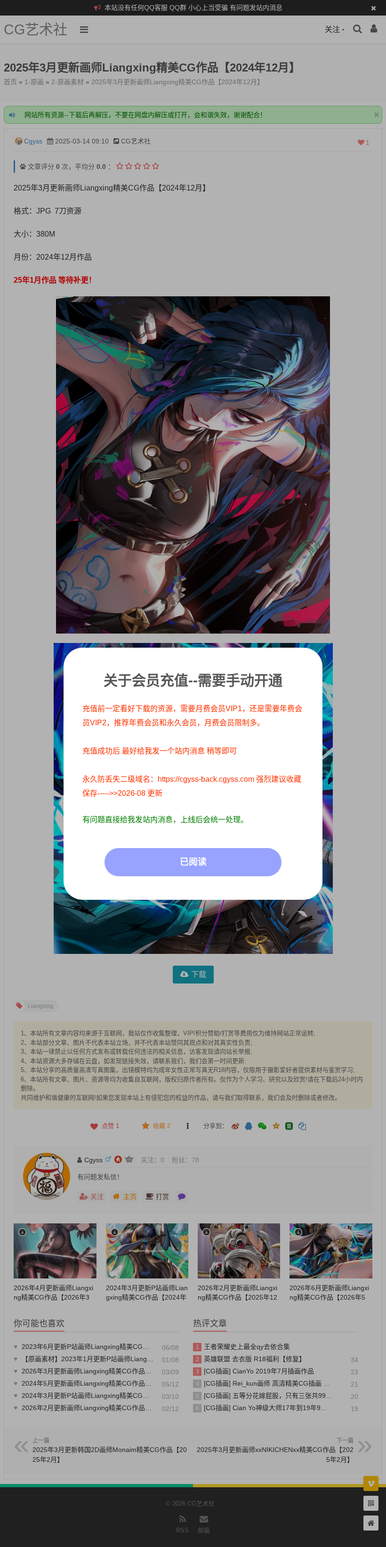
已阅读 (193, 862)
